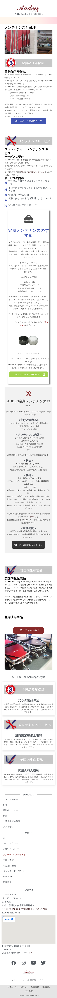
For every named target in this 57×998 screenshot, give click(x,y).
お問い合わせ (9, 849)
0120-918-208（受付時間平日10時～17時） (27, 909)
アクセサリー (9, 827)
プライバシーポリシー (17, 987)
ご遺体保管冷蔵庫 (11, 821)
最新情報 (7, 882)
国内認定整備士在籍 (28, 735)
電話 (23, 172)
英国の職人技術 (28, 770)
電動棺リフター (10, 810)
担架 (5, 805)
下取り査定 (8, 860)
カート (6, 838)
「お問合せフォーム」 (35, 172)
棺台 (5, 816)
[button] (28, 20)
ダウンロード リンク (13, 871)
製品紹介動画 (9, 865)
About (6, 876)
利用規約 (46, 987)
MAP (31, 952)
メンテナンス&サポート (14, 854)
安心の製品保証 (28, 700)
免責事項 (35, 987)
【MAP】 (33, 516)
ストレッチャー (10, 799)
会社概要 (28, 991)
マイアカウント (10, 843)
